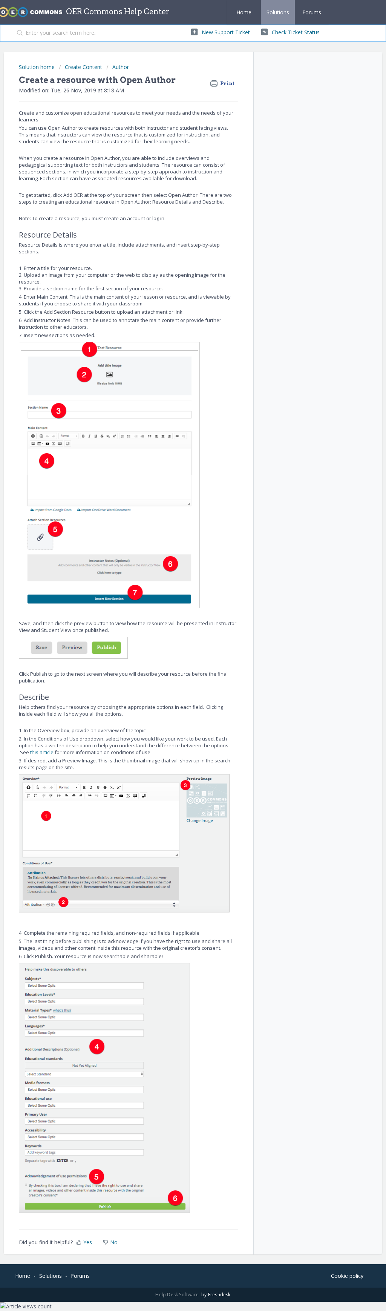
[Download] (179, 574)
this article (42, 752)
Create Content (83, 67)
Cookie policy (347, 1275)
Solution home (37, 67)
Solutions (278, 12)
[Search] (20, 33)
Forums (311, 12)
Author (120, 67)
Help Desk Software (177, 1294)
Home (243, 12)
